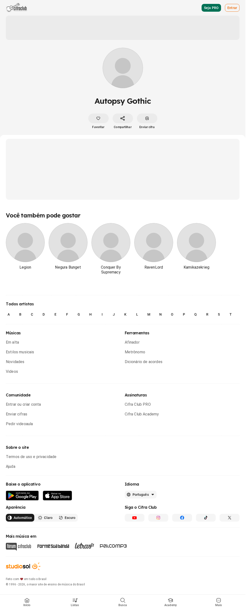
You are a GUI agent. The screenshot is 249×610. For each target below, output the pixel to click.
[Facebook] (182, 518)
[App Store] (57, 496)
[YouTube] (135, 518)
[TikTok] (206, 518)
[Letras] (84, 546)
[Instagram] (158, 518)
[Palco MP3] (113, 546)
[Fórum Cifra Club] (18, 547)
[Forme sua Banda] (53, 545)
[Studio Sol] (23, 566)
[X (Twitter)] (230, 518)
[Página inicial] (16, 8)
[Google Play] (22, 496)
